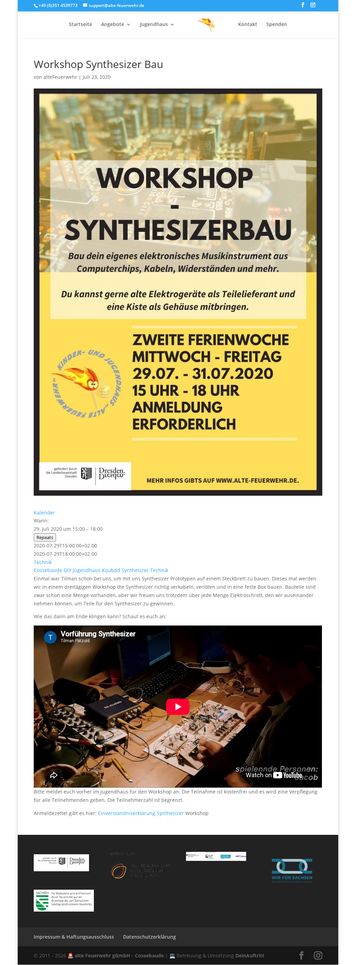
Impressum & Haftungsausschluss (74, 936)
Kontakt (247, 24)
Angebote (112, 24)
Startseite (80, 24)
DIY (67, 570)
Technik (43, 562)
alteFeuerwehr (60, 77)
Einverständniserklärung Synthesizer (141, 813)
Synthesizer (135, 570)
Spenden (276, 24)
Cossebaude (48, 570)
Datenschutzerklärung (149, 936)
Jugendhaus (154, 24)
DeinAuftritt (249, 955)
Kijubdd (111, 570)
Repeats (45, 537)
